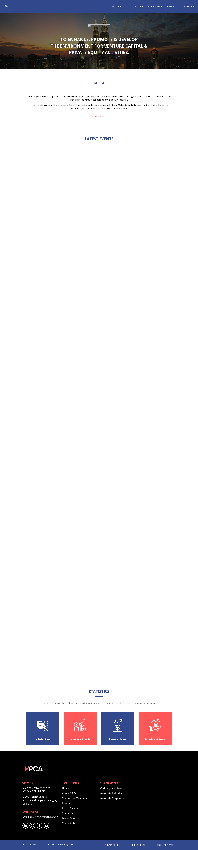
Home (65, 788)
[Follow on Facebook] (39, 826)
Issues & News (70, 818)
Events (66, 803)
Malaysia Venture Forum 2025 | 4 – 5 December (57, 381)
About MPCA (69, 793)
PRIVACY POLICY (112, 845)
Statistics (67, 813)
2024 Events (47, 528)
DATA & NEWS (153, 6)
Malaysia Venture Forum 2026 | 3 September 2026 (59, 247)
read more (35, 271)
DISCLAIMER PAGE (165, 845)
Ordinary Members (111, 788)
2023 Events (48, 663)
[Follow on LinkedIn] (25, 826)
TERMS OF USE (138, 845)
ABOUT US (122, 6)
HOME (111, 6)
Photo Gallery (70, 808)
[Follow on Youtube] (46, 826)
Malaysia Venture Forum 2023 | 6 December (55, 650)
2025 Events (46, 259)
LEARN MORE (99, 116)
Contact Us (68, 823)
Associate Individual (111, 793)
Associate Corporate (112, 798)
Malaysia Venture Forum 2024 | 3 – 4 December (57, 516)
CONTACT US (187, 6)
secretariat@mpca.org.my (44, 816)
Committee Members (74, 798)
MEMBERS (170, 6)
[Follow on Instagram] (32, 826)
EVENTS (137, 6)
